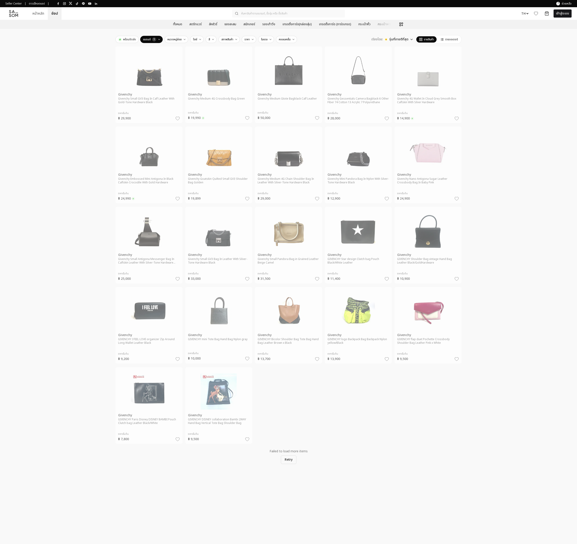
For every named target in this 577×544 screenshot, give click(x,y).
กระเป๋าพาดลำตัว (388, 24)
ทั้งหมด (177, 24)
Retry (289, 459)
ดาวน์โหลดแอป (37, 3)
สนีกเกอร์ (249, 24)
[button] (288, 13)
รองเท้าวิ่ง (268, 24)
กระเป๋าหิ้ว (364, 24)
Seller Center (13, 3)
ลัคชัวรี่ (213, 24)
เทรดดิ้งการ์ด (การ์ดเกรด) (335, 24)
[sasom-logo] (13, 14)
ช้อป (54, 13)
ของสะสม (230, 24)
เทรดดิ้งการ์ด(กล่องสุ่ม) (297, 24)
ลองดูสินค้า (151, 91)
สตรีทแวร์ (195, 24)
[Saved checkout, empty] (547, 13)
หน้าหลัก (38, 13)
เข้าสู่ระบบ (562, 13)
